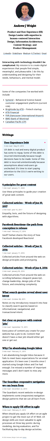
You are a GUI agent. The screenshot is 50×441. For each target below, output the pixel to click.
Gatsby (24, 437)
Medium (26, 53)
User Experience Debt (16, 142)
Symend (9, 99)
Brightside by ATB (14, 109)
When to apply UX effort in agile (21, 406)
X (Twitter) (35, 53)
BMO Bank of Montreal (17, 118)
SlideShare (17, 53)
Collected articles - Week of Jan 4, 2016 (25, 267)
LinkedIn (7, 53)
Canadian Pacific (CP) (15, 121)
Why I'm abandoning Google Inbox (22, 348)
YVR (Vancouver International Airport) (24, 115)
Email (44, 53)
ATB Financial (12, 112)
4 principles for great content (19, 184)
